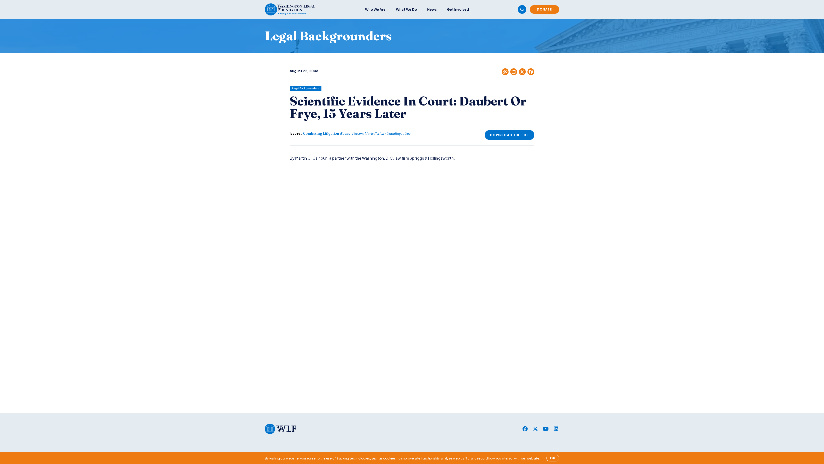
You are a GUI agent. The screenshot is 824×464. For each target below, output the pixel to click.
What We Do (406, 9)
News (432, 9)
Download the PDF (509, 135)
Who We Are (375, 9)
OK (553, 458)
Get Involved (458, 9)
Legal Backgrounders (305, 88)
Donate (544, 9)
